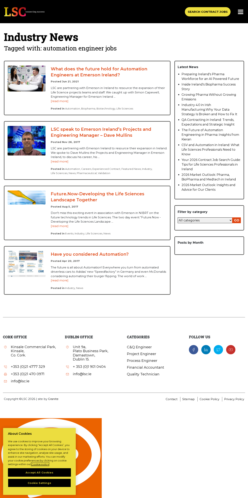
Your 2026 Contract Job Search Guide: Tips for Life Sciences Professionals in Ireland (211, 164)
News (72, 173)
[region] (39, 461)
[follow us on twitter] (218, 349)
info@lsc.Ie (20, 381)
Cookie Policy (209, 399)
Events (69, 233)
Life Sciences (124, 108)
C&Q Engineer (139, 347)
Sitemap (188, 399)
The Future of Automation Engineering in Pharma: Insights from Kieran (210, 134)
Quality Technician (143, 374)
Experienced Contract (106, 168)
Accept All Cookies (39, 472)
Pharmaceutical (87, 173)
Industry (147, 168)
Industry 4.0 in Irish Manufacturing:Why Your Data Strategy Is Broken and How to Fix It (209, 109)
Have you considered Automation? (90, 254)
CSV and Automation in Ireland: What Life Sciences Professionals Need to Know (210, 149)
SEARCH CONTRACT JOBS (208, 12)
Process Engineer (142, 361)
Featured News (131, 168)
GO (236, 220)
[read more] (59, 101)
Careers (86, 168)
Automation (72, 108)
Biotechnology (105, 108)
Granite (53, 399)
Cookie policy (40, 464)
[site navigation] (241, 12)
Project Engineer (141, 354)
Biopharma (88, 108)
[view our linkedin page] (206, 349)
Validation (104, 173)
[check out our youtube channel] (230, 349)
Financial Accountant (145, 367)
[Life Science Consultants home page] (24, 11)
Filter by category (193, 212)
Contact (171, 399)
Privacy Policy (234, 399)
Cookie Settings (39, 482)
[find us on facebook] (193, 349)
